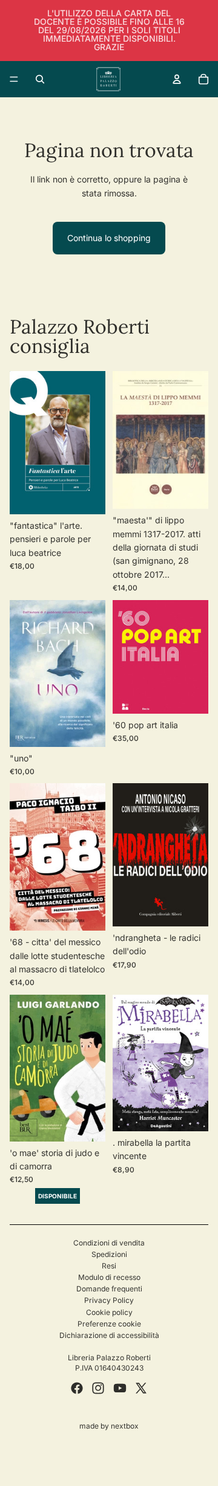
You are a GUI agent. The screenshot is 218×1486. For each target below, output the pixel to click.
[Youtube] (120, 1388)
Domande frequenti (109, 1288)
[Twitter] (141, 1388)
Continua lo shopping (109, 238)
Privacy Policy (109, 1300)
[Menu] (14, 79)
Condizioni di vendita (109, 1242)
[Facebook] (77, 1388)
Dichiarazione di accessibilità (109, 1335)
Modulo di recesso (109, 1277)
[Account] (177, 79)
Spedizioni (109, 1254)
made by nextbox (109, 1425)
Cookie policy (109, 1312)
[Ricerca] (40, 79)
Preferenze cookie (109, 1323)
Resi (109, 1265)
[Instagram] (98, 1388)
